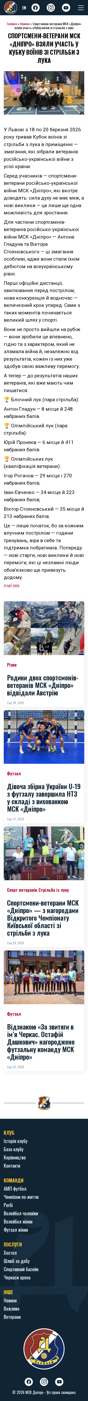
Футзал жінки (16, 1229)
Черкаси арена (17, 1277)
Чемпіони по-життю (21, 1196)
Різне (12, 665)
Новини (25, 23)
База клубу (13, 1149)
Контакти (12, 1165)
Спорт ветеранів (22, 890)
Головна (12, 23)
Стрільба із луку (53, 890)
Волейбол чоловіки (21, 1213)
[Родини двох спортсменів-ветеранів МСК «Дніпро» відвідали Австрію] (44, 628)
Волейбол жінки (18, 1221)
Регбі (8, 1204)
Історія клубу (15, 1140)
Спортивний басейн (21, 1269)
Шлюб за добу (17, 1260)
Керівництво (15, 1157)
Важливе (11, 1308)
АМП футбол (15, 1188)
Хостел (10, 1252)
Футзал (14, 773)
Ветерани (12, 1316)
